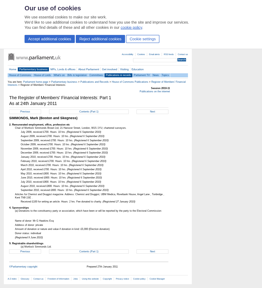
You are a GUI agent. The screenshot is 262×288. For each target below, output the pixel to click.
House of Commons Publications (130, 81)
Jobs (75, 279)
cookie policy (131, 27)
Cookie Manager (157, 279)
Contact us (183, 54)
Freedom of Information (58, 279)
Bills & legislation (77, 75)
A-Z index (12, 279)
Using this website (90, 279)
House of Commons (20, 75)
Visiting (124, 69)
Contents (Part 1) (88, 111)
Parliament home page (35, 81)
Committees (96, 75)
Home (12, 69)
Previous (25, 111)
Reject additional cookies (100, 39)
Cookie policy (139, 279)
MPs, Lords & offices (62, 69)
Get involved (109, 69)
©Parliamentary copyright (23, 266)
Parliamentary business (33, 69)
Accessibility (127, 54)
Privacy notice (122, 279)
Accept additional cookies (49, 39)
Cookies (141, 54)
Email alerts (154, 54)
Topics (165, 75)
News (156, 75)
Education (138, 69)
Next (152, 111)
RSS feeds (169, 54)
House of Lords (42, 75)
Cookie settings (143, 39)
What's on (59, 75)
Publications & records (118, 75)
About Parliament (88, 69)
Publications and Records (94, 81)
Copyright (107, 279)
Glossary (25, 279)
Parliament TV (142, 75)
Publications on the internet (155, 91)
